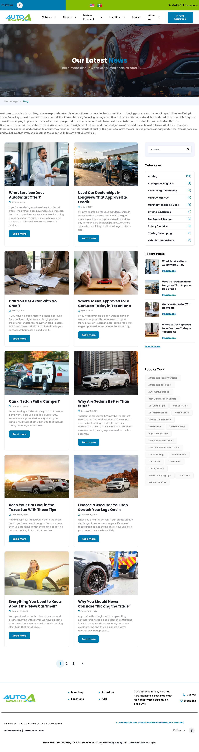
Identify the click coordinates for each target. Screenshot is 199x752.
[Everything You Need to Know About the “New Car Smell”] (37, 573)
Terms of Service (33, 730)
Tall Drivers (154, 461)
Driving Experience (159, 212)
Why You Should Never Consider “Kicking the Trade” (104, 604)
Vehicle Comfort (157, 482)
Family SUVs (154, 426)
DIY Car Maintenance (159, 419)
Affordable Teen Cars (159, 384)
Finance (67, 17)
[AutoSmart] (19, 17)
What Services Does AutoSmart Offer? (26, 195)
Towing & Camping (160, 233)
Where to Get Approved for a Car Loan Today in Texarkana (104, 303)
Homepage (11, 101)
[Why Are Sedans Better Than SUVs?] (106, 373)
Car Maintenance (157, 412)
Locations (115, 17)
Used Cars (184, 475)
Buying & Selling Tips (161, 183)
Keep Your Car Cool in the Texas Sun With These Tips (32, 507)
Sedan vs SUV (179, 454)
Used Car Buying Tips (159, 475)
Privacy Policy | (13, 730)
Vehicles (47, 17)
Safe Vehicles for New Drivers (163, 447)
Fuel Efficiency (177, 426)
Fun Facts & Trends (159, 219)
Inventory (77, 692)
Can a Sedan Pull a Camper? (34, 401)
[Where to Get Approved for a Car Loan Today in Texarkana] (106, 273)
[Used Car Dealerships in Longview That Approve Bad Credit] (106, 164)
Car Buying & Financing (162, 190)
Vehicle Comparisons (161, 240)
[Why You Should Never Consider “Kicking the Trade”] (106, 573)
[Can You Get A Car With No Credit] (37, 273)
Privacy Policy (114, 742)
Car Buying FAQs (158, 197)
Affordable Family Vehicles (162, 377)
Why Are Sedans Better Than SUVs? (103, 403)
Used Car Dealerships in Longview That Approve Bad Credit (103, 197)
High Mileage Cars (158, 433)
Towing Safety (156, 468)
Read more (19, 234)
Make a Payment (88, 17)
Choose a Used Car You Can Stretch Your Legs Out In (103, 507)
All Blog (152, 176)
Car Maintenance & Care (163, 205)
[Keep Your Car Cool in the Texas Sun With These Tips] (37, 476)
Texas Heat (175, 461)
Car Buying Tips (156, 405)
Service (136, 17)
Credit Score (182, 412)
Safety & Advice (158, 226)
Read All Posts (152, 346)
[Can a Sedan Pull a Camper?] (37, 373)
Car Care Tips (180, 405)
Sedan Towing (156, 454)
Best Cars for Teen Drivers (162, 398)
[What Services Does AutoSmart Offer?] (37, 164)
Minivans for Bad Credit (161, 440)
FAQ (104, 699)
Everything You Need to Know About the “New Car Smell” (35, 604)
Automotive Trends (158, 391)
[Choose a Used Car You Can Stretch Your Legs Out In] (106, 476)
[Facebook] (20, 5)
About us (152, 17)
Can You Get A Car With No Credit (33, 303)
